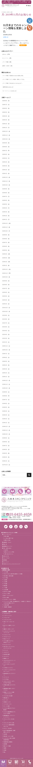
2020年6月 (4, 357)
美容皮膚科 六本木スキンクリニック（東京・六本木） (10, 5)
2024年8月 (4, 192)
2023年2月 (4, 261)
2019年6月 (4, 403)
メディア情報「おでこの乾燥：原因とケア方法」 (13, 79)
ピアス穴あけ (6, 679)
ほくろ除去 (6, 577)
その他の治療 (6, 604)
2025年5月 (4, 158)
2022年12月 (5, 269)
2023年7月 (4, 242)
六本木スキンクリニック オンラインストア (11, 563)
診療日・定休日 (6, 65)
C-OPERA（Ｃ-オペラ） (8, 667)
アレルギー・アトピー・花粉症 (10, 599)
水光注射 (5, 734)
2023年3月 (4, 257)
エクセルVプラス (7, 613)
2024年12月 (5, 177)
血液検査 (5, 743)
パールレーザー (7, 617)
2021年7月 (4, 323)
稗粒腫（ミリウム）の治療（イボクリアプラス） (9, 693)
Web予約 (4, 491)
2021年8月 (4, 319)
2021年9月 (4, 315)
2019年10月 (5, 388)
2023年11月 (5, 227)
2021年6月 (4, 326)
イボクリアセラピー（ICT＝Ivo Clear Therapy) (9, 682)
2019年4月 (4, 411)
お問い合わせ (28, 491)
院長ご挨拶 (6, 536)
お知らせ (5, 37)
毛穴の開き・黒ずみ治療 (8, 575)
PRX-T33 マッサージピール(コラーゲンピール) (9, 647)
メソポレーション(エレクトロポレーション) (9, 670)
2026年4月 (4, 116)
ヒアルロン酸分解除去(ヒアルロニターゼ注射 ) (9, 712)
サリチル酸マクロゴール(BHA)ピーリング (8, 641)
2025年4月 (4, 162)
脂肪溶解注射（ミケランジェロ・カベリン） (9, 716)
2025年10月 (5, 139)
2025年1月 (4, 173)
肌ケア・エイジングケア (8, 595)
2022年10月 (5, 277)
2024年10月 (5, 185)
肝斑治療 (5, 585)
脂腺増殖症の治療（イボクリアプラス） (9, 689)
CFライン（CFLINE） (8, 728)
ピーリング (6, 650)
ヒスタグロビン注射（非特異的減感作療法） (9, 739)
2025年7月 (4, 150)
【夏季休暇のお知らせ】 (8, 87)
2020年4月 (4, 365)
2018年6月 (4, 449)
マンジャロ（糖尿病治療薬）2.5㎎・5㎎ (9, 725)
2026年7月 (4, 104)
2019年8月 (4, 395)
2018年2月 (4, 461)
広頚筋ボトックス (7, 701)
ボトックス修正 (7, 706)
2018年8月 (4, 441)
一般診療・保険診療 (7, 606)
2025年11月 (5, 135)
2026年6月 (4, 108)
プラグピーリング (7, 636)
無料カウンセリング (12, 491)
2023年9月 (4, 234)
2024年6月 (4, 200)
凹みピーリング (7, 638)
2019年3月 (4, 415)
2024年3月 (4, 211)
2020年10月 (5, 349)
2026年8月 (4, 100)
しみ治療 (5, 581)
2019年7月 (4, 399)
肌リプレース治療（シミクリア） (9, 626)
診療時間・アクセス (7, 542)
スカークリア (6, 656)
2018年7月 (4, 445)
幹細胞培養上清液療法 (8, 741)
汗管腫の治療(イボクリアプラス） (9, 685)
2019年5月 (4, 407)
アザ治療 (5, 583)
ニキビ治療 (6, 571)
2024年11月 (5, 181)
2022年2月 (4, 303)
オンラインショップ (23, 765)
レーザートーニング (7, 615)
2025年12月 (5, 131)
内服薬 (5, 748)
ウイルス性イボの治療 (8, 695)
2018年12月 (5, 426)
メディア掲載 (5, 62)
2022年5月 (4, 296)
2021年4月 (4, 334)
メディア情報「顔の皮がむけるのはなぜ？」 (12, 83)
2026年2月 (4, 123)
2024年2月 (4, 215)
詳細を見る (22, 45)
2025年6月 (4, 154)
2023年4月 (4, 254)
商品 (4, 752)
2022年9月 (4, 280)
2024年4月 (4, 208)
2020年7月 (4, 353)
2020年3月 (4, 369)
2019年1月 (4, 422)
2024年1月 (4, 219)
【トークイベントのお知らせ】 (9, 91)
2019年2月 (4, 418)
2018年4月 (4, 457)
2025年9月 (4, 142)
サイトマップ (6, 561)
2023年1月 (4, 265)
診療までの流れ (7, 540)
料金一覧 (5, 544)
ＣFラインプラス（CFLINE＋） (9, 720)
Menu (29, 5)
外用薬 (5, 750)
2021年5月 (4, 330)
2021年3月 (4, 338)
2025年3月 (4, 165)
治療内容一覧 (6, 568)
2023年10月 (5, 231)
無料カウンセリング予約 (9, 551)
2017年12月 (5, 464)
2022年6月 (4, 292)
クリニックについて (7, 534)
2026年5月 (4, 112)
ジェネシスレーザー (7, 619)
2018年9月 (4, 438)
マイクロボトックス (7, 704)
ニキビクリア (6, 652)
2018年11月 (5, 430)
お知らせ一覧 (6, 556)
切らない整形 (6, 597)
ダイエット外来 (7, 593)
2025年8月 (4, 146)
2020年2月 (4, 372)
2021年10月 (5, 311)
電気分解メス (6, 697)
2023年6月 (4, 246)
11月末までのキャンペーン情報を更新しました (16, 28)
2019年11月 (5, 384)
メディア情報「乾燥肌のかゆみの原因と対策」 (13, 75)
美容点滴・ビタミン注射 (8, 736)
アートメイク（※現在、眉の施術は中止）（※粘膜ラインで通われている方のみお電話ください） (17, 602)
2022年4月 (4, 300)
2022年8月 (4, 284)
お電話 (20, 491)
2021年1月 (4, 342)
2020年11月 (5, 346)
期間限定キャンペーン (7, 546)
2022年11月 (5, 273)
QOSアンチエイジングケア (7, 509)
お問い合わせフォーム (8, 553)
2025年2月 (4, 169)
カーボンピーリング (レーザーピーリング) (9, 632)
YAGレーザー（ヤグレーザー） (9, 622)
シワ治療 (5, 587)
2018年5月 (4, 453)
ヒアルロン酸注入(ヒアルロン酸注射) (9, 709)
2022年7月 (4, 288)
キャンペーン (5, 58)
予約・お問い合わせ (7, 548)
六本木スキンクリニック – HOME (10, 532)
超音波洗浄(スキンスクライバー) (9, 674)
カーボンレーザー (7, 634)
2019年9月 (4, 392)
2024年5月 (4, 204)
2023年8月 (4, 238)
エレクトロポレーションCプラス (9, 665)
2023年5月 (4, 250)
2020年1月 (4, 376)
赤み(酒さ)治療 (6, 654)
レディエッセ (6, 677)
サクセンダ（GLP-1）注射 (9, 722)
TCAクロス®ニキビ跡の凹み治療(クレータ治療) (13, 573)
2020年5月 (4, 361)
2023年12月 (5, 223)
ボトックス (6, 699)
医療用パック (6, 658)
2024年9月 (4, 188)
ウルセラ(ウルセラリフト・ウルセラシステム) (9, 661)
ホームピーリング (7, 644)
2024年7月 (4, 196)
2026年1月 (4, 127)
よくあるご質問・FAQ (8, 538)
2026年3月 (4, 119)
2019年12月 (5, 380)
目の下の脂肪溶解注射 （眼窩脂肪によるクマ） (9, 731)
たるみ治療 (6, 589)
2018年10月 (5, 434)
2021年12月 (5, 307)
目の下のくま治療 (7, 591)
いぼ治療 (5, 579)
